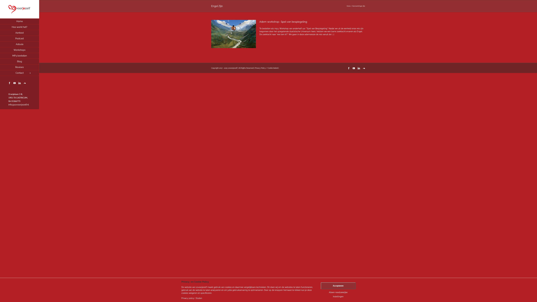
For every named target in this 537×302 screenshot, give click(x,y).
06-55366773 (14, 101)
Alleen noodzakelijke (338, 292)
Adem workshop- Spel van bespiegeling (283, 21)
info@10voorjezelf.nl (18, 104)
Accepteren (338, 286)
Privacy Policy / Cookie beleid (266, 68)
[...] (333, 34)
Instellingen (338, 297)
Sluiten (199, 298)
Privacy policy (187, 298)
